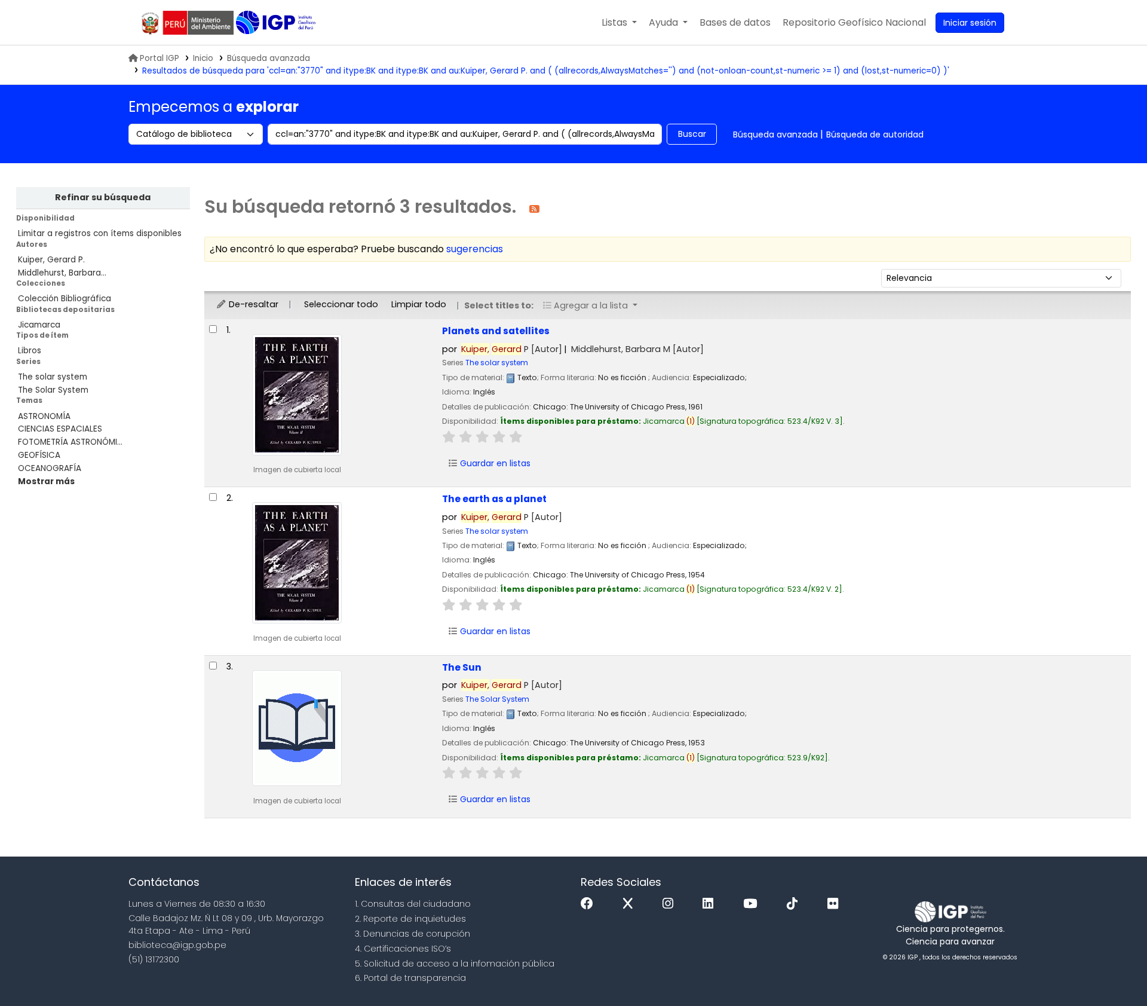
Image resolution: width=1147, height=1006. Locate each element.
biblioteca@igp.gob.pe (177, 945)
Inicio (203, 58)
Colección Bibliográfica (64, 298)
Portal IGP (159, 58)
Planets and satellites (496, 331)
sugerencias (474, 249)
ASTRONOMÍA (44, 416)
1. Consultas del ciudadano (413, 904)
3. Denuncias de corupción (412, 934)
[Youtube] (753, 904)
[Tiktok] (795, 904)
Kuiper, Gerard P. (51, 259)
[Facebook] (590, 904)
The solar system (52, 377)
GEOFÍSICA (39, 455)
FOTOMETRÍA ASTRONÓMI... (70, 442)
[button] (619, 23)
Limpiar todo (418, 304)
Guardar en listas (494, 463)
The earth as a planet (494, 499)
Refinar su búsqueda (103, 197)
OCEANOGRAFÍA (49, 468)
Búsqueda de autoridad (875, 134)
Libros (29, 350)
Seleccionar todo (341, 304)
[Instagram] (671, 904)
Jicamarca (39, 325)
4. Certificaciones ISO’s (403, 949)
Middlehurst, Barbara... (62, 273)
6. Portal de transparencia (410, 978)
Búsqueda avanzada (268, 58)
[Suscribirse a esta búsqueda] (534, 208)
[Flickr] (835, 904)
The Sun (462, 667)
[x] (631, 904)
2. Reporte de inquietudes (410, 919)
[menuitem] (854, 23)
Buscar (692, 134)
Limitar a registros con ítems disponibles (100, 233)
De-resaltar (252, 304)
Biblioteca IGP (277, 23)
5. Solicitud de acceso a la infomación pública (454, 964)
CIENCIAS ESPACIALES (60, 429)
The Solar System (53, 390)
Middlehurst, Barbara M (637, 349)
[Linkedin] (711, 904)
